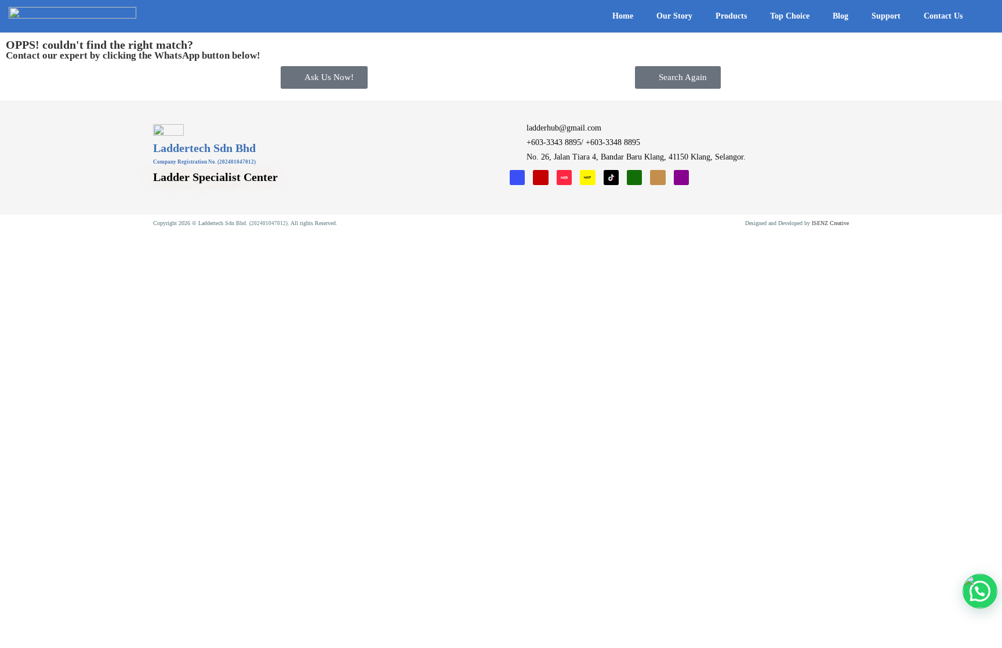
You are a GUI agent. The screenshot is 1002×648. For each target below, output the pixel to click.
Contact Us (943, 16)
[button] (983, 16)
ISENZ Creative (830, 223)
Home (622, 16)
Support (886, 16)
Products (731, 16)
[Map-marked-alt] (681, 177)
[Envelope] (657, 177)
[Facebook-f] (517, 177)
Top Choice (789, 16)
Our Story (674, 16)
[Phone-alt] (634, 177)
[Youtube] (540, 177)
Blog (840, 16)
